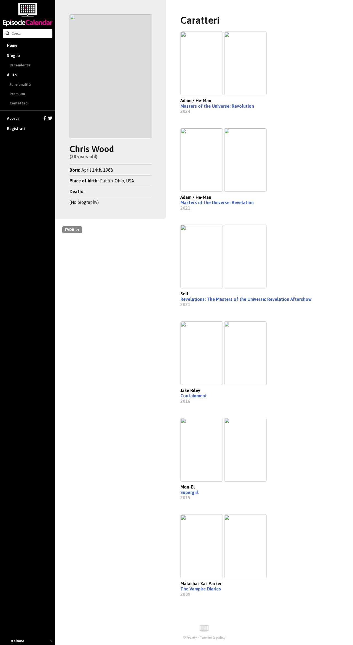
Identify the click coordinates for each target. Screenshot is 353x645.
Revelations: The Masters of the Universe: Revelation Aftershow (246, 299)
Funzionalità (20, 84)
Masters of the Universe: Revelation (217, 202)
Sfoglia (13, 55)
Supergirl (189, 492)
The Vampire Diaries (200, 588)
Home (12, 45)
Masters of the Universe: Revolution (217, 106)
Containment (193, 395)
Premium (17, 94)
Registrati (16, 128)
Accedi (13, 118)
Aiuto (12, 75)
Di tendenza (20, 65)
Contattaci (19, 103)
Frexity (191, 637)
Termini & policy (212, 637)
